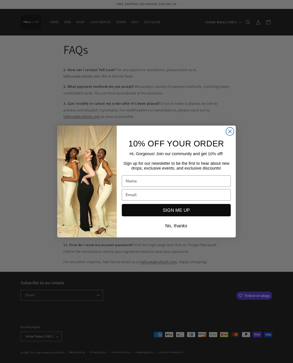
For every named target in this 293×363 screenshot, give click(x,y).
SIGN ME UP (176, 210)
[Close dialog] (230, 131)
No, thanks (176, 225)
